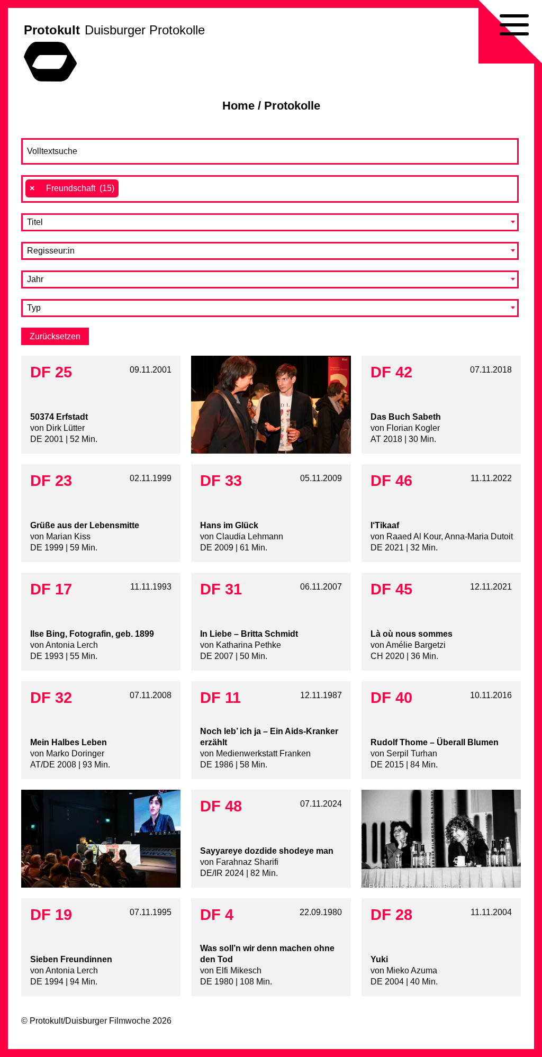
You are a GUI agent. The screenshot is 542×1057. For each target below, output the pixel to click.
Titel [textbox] (35, 222)
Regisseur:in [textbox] (51, 250)
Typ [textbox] (34, 307)
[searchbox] (127, 188)
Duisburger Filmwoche (107, 1020)
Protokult (52, 30)
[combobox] (270, 189)
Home (238, 105)
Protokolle (292, 105)
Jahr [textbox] (35, 279)
